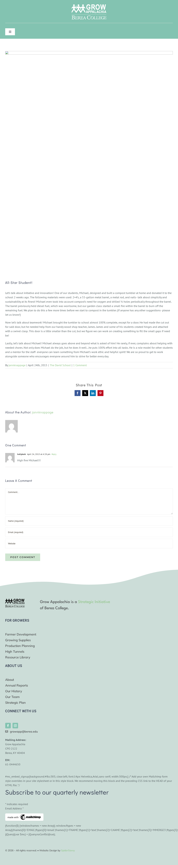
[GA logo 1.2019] (15, 600)
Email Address (14, 808)
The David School (60, 365)
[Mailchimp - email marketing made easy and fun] (24, 815)
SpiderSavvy (68, 850)
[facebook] (8, 725)
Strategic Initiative (94, 602)
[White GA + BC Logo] (89, 5)
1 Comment (80, 365)
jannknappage (17, 365)
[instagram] (15, 725)
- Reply (53, 454)
